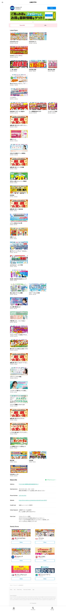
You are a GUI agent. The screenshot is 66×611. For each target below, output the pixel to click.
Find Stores (33, 609)
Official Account (51, 479)
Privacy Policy (19, 589)
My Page (52, 609)
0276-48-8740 (22, 495)
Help (14, 589)
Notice (11, 589)
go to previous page (2, 2)
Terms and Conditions (27, 589)
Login (33, 589)
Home (14, 609)
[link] (12, 8)
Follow (51, 8)
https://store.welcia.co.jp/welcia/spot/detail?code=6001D (33, 500)
